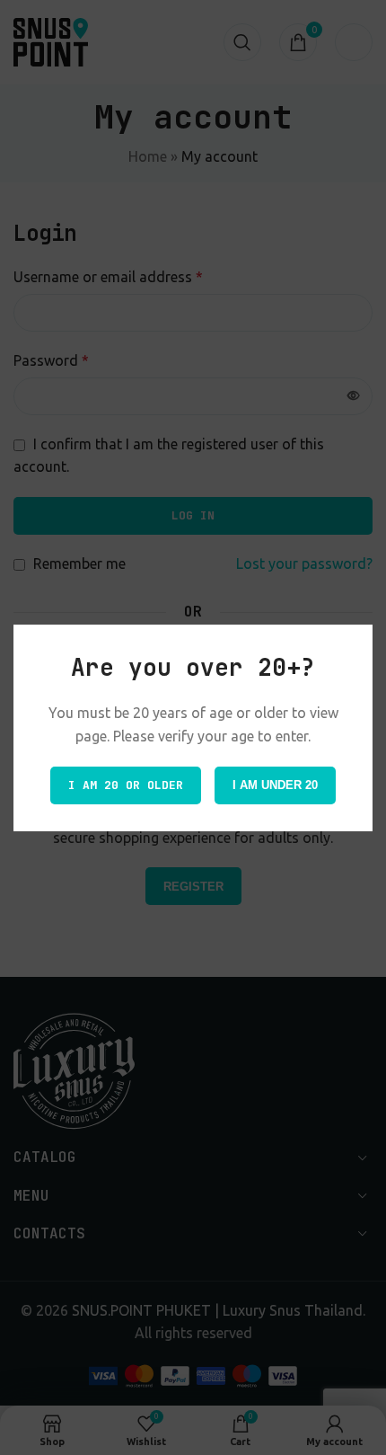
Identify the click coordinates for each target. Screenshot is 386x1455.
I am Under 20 (275, 784)
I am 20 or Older (125, 784)
